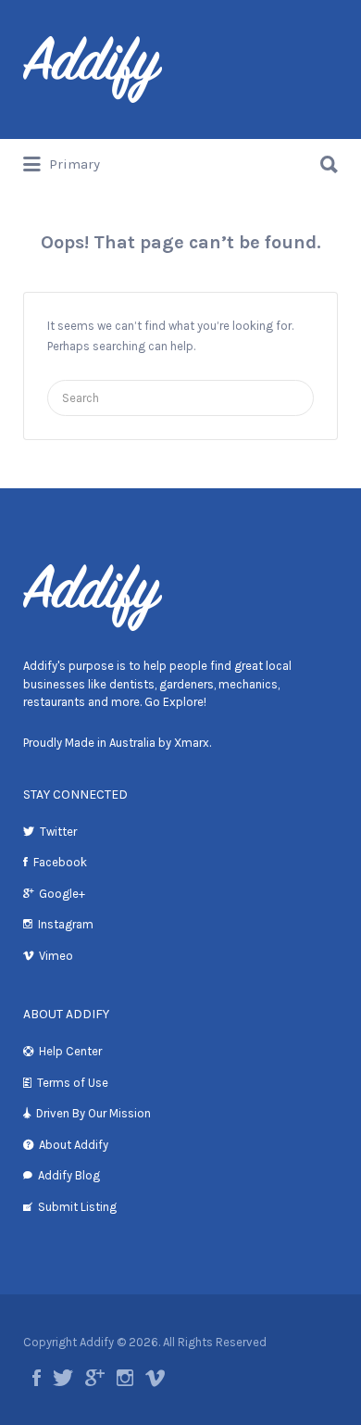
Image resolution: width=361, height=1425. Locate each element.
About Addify (73, 1145)
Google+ (62, 894)
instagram (125, 1378)
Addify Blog (69, 1175)
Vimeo (56, 956)
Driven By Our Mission (93, 1113)
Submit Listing (77, 1207)
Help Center (70, 1051)
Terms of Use (72, 1083)
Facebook (60, 862)
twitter (63, 1378)
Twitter (58, 832)
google (95, 1378)
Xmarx (191, 743)
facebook (36, 1378)
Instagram (65, 924)
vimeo (155, 1378)
